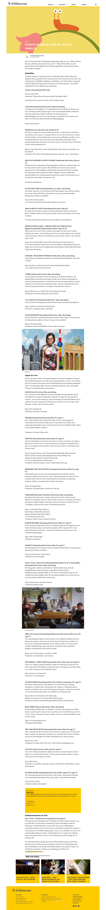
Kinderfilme (30, 801)
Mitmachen (77, 899)
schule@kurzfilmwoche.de (33, 851)
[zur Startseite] (17, 3)
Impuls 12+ (30, 803)
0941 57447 (23, 900)
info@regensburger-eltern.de (23, 901)
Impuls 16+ (30, 805)
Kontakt (76, 903)
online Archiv (57, 900)
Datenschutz (77, 901)
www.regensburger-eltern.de (23, 903)
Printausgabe (77, 896)
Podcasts (76, 894)
